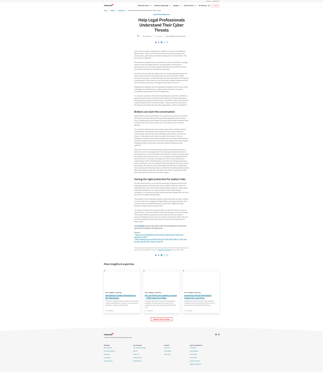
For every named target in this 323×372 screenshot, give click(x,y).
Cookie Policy (193, 354)
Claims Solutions (108, 361)
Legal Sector (121, 10)
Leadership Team (137, 357)
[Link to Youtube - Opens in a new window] (218, 334)
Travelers (141, 226)
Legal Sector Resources (161, 14)
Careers (208, 1)
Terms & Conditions (195, 361)
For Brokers (107, 354)
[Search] (209, 5)
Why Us (135, 351)
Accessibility (193, 347)
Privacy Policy (193, 357)
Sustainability (137, 361)
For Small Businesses (109, 351)
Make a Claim (167, 354)
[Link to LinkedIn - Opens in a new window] (216, 334)
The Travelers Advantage (139, 347)
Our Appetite (107, 357)
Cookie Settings (194, 351)
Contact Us (216, 1)
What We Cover (108, 347)
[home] (109, 5)
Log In (216, 5)
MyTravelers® (167, 351)
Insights (112, 10)
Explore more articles (161, 319)
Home (105, 10)
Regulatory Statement (164, 250)
